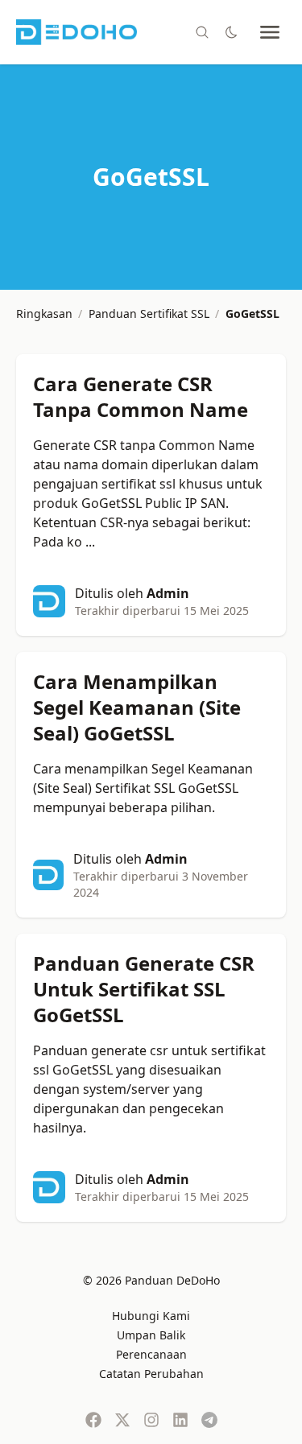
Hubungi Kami (151, 1315)
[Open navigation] (270, 32)
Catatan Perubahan (151, 1373)
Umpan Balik (151, 1335)
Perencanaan (151, 1354)
